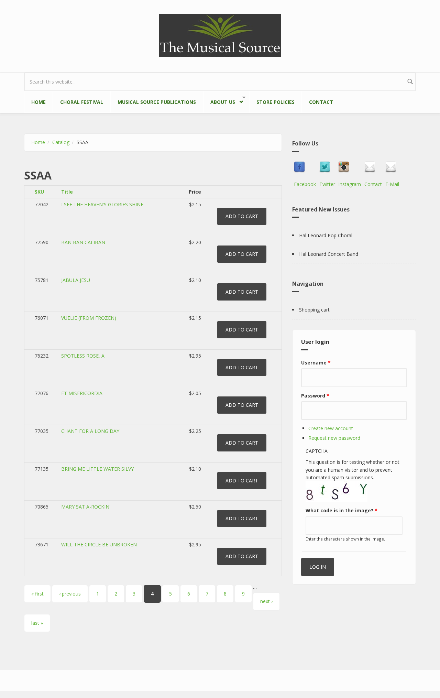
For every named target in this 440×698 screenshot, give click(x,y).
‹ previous (70, 593)
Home (38, 102)
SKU (39, 191)
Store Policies (275, 102)
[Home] (220, 34)
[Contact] (373, 167)
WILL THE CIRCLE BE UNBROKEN (99, 544)
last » (37, 623)
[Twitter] (327, 167)
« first (37, 593)
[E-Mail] (392, 167)
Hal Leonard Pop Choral (325, 235)
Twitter (327, 184)
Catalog (60, 142)
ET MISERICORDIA (81, 393)
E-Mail (392, 184)
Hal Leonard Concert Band (328, 254)
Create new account (330, 428)
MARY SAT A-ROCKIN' (85, 506)
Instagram (349, 184)
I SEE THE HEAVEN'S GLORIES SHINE (102, 204)
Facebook (305, 184)
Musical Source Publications (157, 102)
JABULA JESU (75, 280)
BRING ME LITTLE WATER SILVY (97, 469)
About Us (219, 101)
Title (67, 191)
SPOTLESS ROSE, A (82, 355)
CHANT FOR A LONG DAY (90, 431)
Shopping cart (314, 309)
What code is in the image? (341, 510)
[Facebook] (305, 167)
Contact (321, 102)
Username (316, 362)
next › (266, 601)
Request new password (334, 438)
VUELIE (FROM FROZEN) (88, 318)
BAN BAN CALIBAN (83, 242)
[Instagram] (349, 167)
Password (315, 395)
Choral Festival (81, 102)
